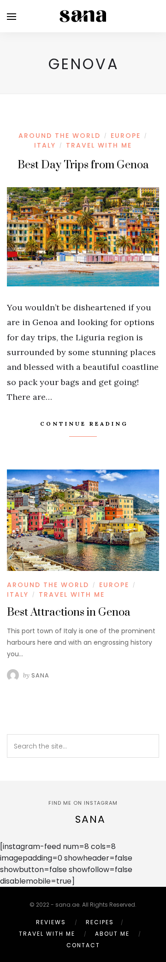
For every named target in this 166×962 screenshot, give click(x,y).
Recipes (100, 922)
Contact (83, 945)
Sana (40, 675)
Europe (126, 135)
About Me (112, 934)
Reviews (51, 922)
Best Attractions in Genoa (68, 612)
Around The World (59, 135)
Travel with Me (99, 145)
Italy (45, 145)
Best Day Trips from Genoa (83, 165)
